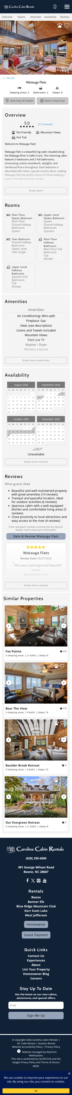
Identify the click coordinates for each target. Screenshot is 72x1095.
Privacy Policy (52, 1046)
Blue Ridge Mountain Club (36, 906)
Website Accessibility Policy (27, 1046)
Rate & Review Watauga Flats (36, 536)
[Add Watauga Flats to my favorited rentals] (67, 25)
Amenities (36, 16)
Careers (36, 978)
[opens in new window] (27, 881)
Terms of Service (50, 1062)
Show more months (36, 461)
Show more (36, 190)
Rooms (21, 16)
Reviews (64, 16)
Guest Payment (36, 935)
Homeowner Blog (36, 974)
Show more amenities (36, 360)
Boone (36, 897)
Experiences (36, 960)
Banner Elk (36, 902)
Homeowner (36, 924)
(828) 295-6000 (36, 858)
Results (10, 78)
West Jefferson (36, 915)
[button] (67, 6)
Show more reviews (36, 585)
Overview (7, 16)
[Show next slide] (63, 625)
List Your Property (36, 969)
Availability (50, 16)
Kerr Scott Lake (36, 911)
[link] (36, 632)
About (36, 965)
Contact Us (36, 956)
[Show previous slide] (8, 625)
